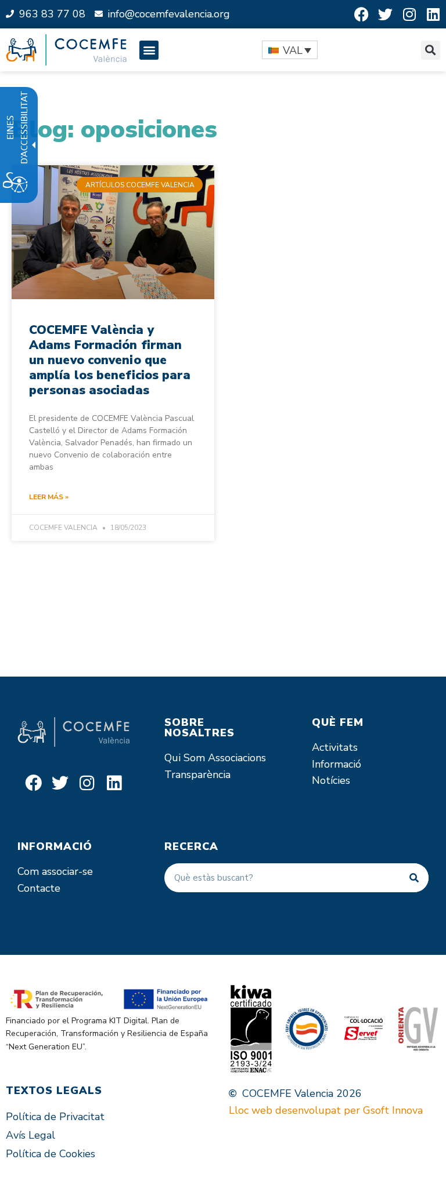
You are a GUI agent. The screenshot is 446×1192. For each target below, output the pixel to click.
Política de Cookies (50, 1154)
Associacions (237, 758)
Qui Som (184, 758)
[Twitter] (385, 14)
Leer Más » (49, 496)
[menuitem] (290, 50)
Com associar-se (55, 871)
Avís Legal (30, 1135)
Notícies (331, 780)
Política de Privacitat (55, 1117)
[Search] (414, 877)
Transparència (197, 775)
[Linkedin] (433, 14)
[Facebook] (361, 14)
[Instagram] (409, 14)
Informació (336, 764)
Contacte (38, 888)
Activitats (335, 747)
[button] (149, 50)
